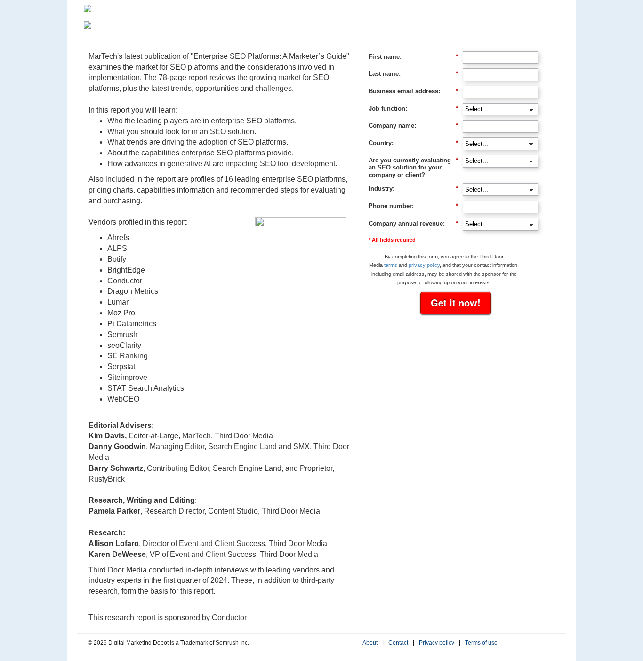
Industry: (413, 188)
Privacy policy (436, 642)
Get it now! (456, 302)
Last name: (413, 73)
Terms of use (481, 642)
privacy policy (424, 265)
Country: (413, 142)
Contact (398, 642)
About (370, 642)
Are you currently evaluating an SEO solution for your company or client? (413, 167)
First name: (413, 56)
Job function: (413, 108)
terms (390, 265)
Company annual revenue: (413, 223)
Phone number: (413, 206)
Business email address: (413, 91)
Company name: (413, 125)
